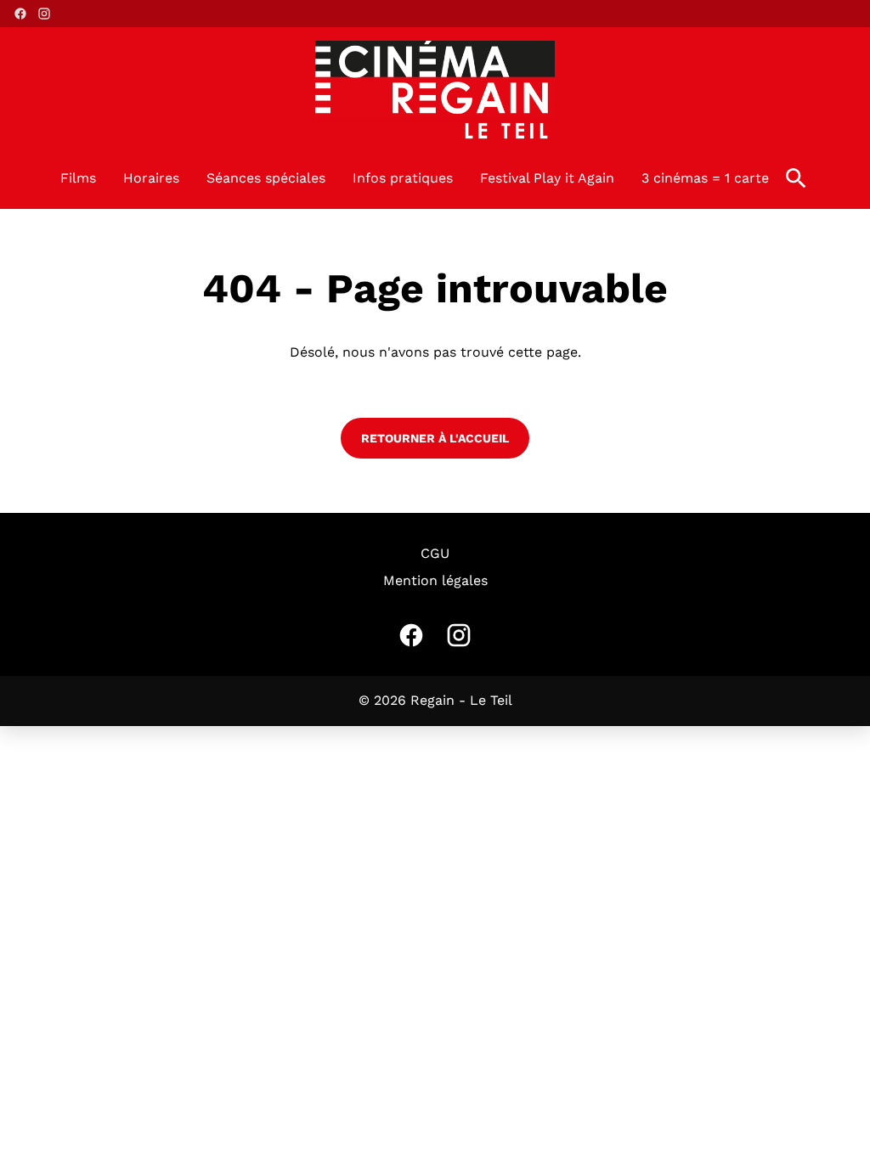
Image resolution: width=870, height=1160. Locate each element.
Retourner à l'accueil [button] (435, 438)
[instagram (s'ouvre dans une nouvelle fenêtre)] (44, 13)
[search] (796, 178)
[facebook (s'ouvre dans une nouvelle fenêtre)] (20, 13)
